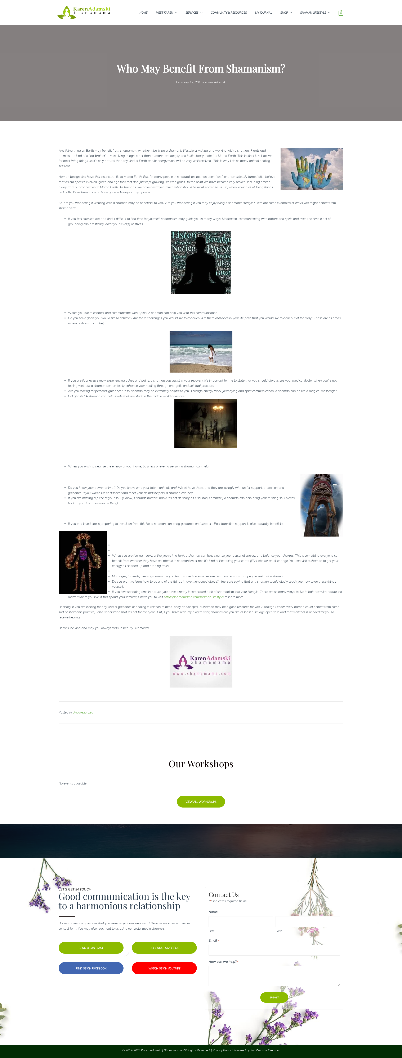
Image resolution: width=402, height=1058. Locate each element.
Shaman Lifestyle (313, 12)
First (211, 931)
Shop (284, 12)
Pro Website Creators (265, 1050)
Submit (274, 997)
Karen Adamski (215, 82)
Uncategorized (83, 712)
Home (143, 12)
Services (192, 12)
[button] (201, 802)
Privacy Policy (222, 1050)
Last (279, 931)
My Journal (263, 12)
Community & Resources (229, 12)
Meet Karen (164, 12)
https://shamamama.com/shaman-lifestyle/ (194, 597)
